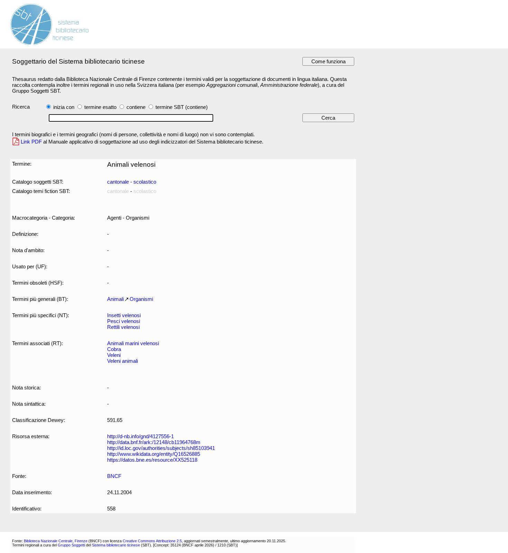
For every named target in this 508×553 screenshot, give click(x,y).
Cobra (114, 349)
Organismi (141, 299)
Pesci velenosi (123, 321)
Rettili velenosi (123, 327)
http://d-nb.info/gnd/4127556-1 (140, 436)
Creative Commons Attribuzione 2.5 (152, 541)
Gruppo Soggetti (71, 545)
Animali (115, 299)
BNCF (114, 476)
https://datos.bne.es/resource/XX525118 (152, 460)
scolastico (144, 182)
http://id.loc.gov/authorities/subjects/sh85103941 (161, 448)
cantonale (118, 182)
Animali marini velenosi (133, 343)
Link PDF (31, 142)
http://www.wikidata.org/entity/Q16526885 (153, 454)
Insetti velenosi (124, 315)
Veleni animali (122, 361)
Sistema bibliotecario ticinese (116, 545)
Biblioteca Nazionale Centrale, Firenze (55, 541)
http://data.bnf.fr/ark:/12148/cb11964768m (153, 442)
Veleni (114, 355)
